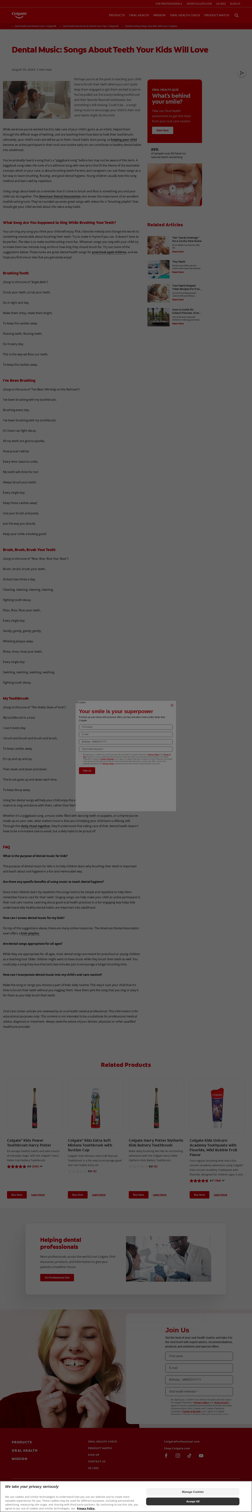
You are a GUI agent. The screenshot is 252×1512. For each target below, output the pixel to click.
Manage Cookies (193, 1491)
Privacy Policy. (86, 1508)
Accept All (193, 1501)
